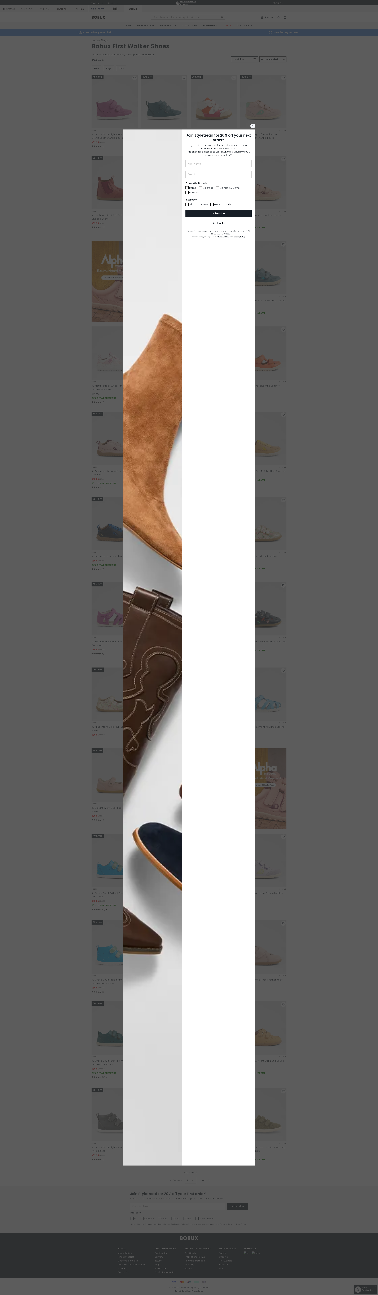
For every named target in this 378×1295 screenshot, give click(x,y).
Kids (229, 204)
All (190, 204)
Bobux (192, 188)
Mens (217, 204)
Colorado (208, 188)
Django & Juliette (230, 188)
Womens (203, 204)
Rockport (194, 192)
